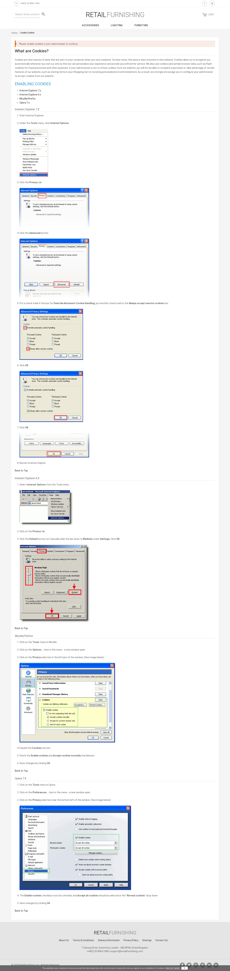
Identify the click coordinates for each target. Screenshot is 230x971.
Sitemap (147, 940)
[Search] (43, 14)
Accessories (90, 25)
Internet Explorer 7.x (30, 90)
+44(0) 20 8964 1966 (29, 3)
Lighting (117, 25)
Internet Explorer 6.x (30, 94)
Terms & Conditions (83, 940)
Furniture (141, 25)
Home (14, 33)
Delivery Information (109, 940)
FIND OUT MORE (172, 968)
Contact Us (161, 940)
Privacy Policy (131, 940)
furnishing (115, 15)
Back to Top (21, 470)
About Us (64, 940)
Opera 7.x (25, 102)
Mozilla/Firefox (28, 98)
